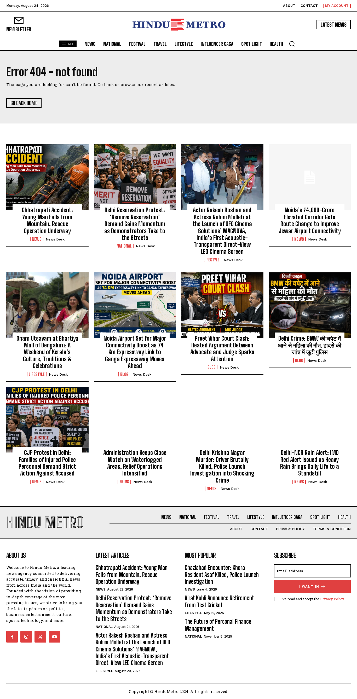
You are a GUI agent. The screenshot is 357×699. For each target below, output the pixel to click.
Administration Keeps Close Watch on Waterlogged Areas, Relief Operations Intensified (134, 463)
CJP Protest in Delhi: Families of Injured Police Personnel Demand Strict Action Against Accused (47, 463)
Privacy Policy (332, 599)
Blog (124, 374)
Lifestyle (212, 260)
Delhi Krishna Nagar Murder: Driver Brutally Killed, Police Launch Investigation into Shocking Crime (222, 466)
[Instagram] (26, 637)
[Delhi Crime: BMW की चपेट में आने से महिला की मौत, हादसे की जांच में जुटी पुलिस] (310, 305)
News (37, 239)
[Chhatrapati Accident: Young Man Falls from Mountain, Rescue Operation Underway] (47, 177)
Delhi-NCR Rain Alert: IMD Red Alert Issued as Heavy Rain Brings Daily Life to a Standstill (309, 463)
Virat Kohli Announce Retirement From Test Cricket (219, 601)
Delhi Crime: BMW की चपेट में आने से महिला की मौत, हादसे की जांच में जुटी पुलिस (309, 345)
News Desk (55, 239)
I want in (309, 586)
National (124, 246)
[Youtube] (54, 637)
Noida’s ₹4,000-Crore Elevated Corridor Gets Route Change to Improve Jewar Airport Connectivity (310, 220)
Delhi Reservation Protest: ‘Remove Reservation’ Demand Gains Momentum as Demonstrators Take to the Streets (134, 224)
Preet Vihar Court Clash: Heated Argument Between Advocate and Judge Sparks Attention (222, 349)
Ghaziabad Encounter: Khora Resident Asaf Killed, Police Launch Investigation (222, 574)
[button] (292, 43)
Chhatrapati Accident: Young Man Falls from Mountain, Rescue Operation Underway (47, 220)
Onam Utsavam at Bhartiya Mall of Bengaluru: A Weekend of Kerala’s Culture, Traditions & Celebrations (47, 352)
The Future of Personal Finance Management (218, 625)
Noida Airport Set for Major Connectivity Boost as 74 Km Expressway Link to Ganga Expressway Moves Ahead (134, 352)
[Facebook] (12, 637)
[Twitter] (40, 637)
